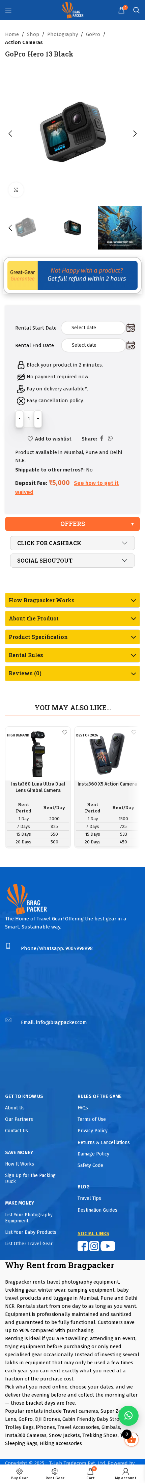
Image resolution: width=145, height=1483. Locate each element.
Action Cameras (24, 42)
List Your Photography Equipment (29, 1218)
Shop (33, 34)
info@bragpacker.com (61, 1022)
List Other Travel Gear (29, 1244)
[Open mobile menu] (8, 10)
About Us (15, 1108)
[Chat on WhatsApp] (128, 1416)
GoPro (93, 34)
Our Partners (19, 1119)
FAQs (83, 1108)
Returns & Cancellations (104, 1142)
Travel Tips (89, 1198)
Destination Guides (97, 1210)
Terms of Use (92, 1119)
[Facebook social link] (101, 438)
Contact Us (16, 1131)
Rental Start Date (36, 328)
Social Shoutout (44, 560)
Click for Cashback (49, 542)
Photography (62, 34)
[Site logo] (72, 10)
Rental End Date (34, 345)
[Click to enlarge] (16, 189)
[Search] (136, 10)
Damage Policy (93, 1154)
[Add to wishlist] (64, 732)
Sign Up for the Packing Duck (30, 1178)
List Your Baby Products (30, 1232)
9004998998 (79, 948)
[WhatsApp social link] (110, 438)
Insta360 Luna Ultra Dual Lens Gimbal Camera (38, 787)
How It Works (19, 1164)
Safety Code (90, 1165)
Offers (72, 524)
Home (12, 34)
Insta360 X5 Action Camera (107, 784)
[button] (10, 133)
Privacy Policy (93, 1131)
